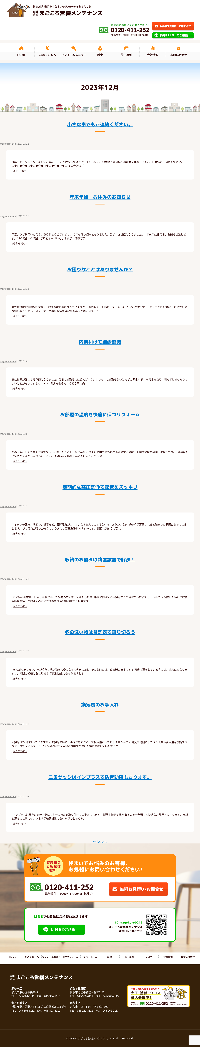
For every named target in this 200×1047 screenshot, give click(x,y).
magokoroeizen (8, 143)
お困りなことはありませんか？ (100, 269)
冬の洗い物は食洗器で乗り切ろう (100, 632)
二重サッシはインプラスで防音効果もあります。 (100, 777)
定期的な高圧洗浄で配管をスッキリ (100, 487)
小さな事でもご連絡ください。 (100, 124)
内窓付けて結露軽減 (100, 342)
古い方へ (100, 841)
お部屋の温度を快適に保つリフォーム (100, 414)
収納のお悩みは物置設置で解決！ (100, 559)
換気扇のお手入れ (100, 704)
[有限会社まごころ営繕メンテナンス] (54, 10)
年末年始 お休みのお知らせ (100, 197)
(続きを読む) (19, 171)
